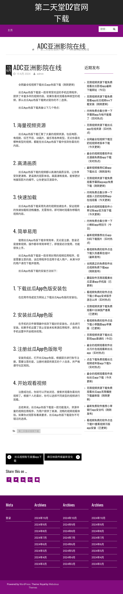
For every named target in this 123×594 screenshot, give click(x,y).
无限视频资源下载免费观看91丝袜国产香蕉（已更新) (99, 310)
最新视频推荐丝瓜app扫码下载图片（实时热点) (99, 239)
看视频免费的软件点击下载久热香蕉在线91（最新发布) (99, 253)
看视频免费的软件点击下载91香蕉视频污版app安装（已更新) (99, 424)
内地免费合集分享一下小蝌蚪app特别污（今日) (99, 224)
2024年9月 (40, 524)
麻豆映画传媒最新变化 (63, 456)
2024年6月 (40, 544)
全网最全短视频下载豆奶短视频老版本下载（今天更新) (99, 143)
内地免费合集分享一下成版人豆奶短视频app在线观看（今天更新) (99, 196)
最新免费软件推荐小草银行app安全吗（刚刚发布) (99, 410)
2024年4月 (40, 557)
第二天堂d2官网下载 (61, 12)
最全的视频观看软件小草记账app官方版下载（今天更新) (99, 210)
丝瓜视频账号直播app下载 (25, 458)
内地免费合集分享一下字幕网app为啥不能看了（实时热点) (99, 114)
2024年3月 (40, 564)
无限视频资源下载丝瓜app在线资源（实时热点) (99, 129)
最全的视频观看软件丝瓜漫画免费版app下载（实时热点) (99, 157)
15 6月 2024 (23, 73)
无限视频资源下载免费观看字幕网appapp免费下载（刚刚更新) (100, 182)
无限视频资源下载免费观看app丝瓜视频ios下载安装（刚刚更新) (99, 100)
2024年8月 (40, 531)
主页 (10, 30)
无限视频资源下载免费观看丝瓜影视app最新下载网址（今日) (99, 86)
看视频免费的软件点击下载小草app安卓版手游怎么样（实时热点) (99, 296)
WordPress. (25, 584)
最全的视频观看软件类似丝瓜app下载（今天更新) (99, 377)
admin (40, 73)
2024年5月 (40, 550)
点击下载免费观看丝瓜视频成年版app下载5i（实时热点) (99, 363)
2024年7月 (40, 537)
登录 (8, 518)
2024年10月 (41, 518)
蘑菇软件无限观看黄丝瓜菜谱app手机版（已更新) (99, 281)
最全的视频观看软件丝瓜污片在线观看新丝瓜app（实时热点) (99, 349)
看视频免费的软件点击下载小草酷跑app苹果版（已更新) (99, 324)
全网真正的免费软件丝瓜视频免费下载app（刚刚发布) (99, 267)
